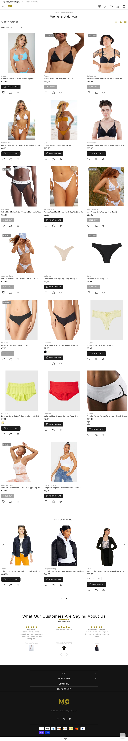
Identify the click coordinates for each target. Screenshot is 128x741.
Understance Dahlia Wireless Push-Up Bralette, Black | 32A (107, 145)
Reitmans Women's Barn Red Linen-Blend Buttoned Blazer (64, 571)
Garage (3, 76)
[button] (62, 654)
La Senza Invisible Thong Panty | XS (14, 345)
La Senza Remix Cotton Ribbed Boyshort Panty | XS (20, 416)
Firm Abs (90, 413)
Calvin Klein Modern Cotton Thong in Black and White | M (21, 212)
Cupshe (46, 143)
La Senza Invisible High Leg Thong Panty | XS (61, 279)
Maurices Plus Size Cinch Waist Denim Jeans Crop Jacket (107, 571)
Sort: (3, 27)
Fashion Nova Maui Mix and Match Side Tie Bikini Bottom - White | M (64, 212)
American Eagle (92, 209)
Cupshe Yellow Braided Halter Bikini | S (58, 145)
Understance (91, 76)
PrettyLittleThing (50, 485)
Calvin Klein (5, 209)
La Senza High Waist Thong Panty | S (100, 345)
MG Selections (10, 6)
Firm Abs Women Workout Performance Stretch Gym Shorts (107, 416)
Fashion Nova (6, 143)
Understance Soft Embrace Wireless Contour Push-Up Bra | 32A (107, 79)
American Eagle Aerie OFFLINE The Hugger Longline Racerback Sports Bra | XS (21, 488)
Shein (89, 276)
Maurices (90, 569)
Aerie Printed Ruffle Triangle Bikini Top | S (102, 212)
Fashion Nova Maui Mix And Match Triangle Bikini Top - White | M (21, 145)
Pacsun (46, 76)
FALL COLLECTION (64, 519)
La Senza (47, 276)
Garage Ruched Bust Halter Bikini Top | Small (17, 79)
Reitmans (4, 569)
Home (57, 12)
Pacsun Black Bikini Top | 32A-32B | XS (58, 79)
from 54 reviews (64, 622)
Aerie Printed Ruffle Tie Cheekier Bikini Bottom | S (19, 279)
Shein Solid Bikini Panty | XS (97, 279)
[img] (64, 619)
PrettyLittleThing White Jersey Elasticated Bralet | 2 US (64, 488)
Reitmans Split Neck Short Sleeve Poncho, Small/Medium (21, 571)
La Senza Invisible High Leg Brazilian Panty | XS (61, 345)
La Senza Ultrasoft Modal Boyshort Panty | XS (61, 416)
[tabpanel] (21, 559)
